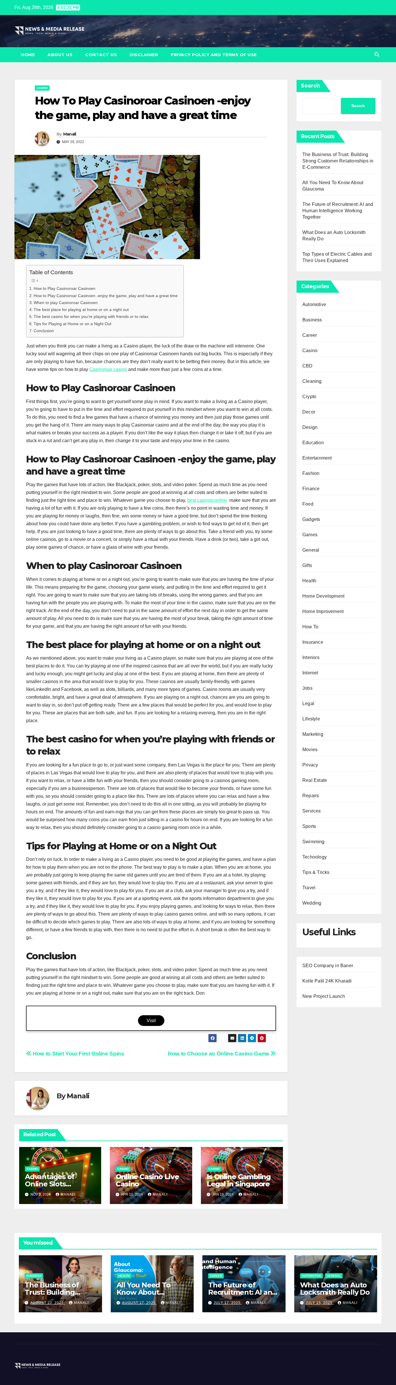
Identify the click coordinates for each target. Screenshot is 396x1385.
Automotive (314, 304)
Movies (309, 749)
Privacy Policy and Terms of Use (214, 54)
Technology (314, 857)
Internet (310, 672)
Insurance (312, 642)
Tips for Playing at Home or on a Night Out (72, 323)
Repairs (310, 795)
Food (307, 504)
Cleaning (312, 381)
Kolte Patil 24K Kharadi (327, 980)
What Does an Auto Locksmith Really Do (335, 1288)
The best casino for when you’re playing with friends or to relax (91, 316)
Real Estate (314, 780)
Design (309, 427)
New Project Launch (323, 996)
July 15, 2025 (320, 1303)
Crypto (309, 396)
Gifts (307, 565)
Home (28, 54)
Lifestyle (311, 718)
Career (309, 335)
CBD (307, 365)
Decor (308, 411)
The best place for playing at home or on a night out (81, 309)
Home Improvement (323, 611)
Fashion (310, 473)
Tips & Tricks (316, 872)
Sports (309, 826)
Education (313, 442)
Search (310, 86)
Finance (310, 488)
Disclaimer (144, 54)
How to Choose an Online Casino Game (219, 1054)
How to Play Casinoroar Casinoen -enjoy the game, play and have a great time (106, 295)
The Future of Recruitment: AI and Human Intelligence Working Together (337, 210)
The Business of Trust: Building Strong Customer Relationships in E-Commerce (337, 161)
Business (312, 319)
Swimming (313, 841)
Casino (42, 87)
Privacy (310, 764)
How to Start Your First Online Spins (78, 1054)
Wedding (311, 903)
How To (310, 626)
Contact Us (101, 54)
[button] (377, 54)
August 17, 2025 (139, 1303)
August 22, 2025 (47, 1303)
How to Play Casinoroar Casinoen (64, 288)
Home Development (323, 596)
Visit (151, 1020)
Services (311, 810)
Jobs (307, 688)
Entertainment (317, 457)
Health (309, 580)
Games (309, 534)
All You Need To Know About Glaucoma (143, 1292)
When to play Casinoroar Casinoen (66, 302)
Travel (308, 887)
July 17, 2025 (228, 1303)
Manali (69, 134)
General (310, 550)
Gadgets (311, 519)
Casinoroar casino (108, 369)
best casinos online (207, 500)
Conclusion (44, 330)
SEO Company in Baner (327, 965)
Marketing (312, 734)
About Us (60, 54)
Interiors (310, 657)
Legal (308, 703)
